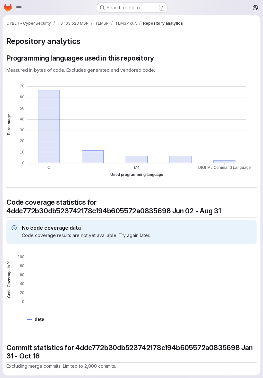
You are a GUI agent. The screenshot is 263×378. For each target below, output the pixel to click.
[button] (39, 319)
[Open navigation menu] (19, 8)
